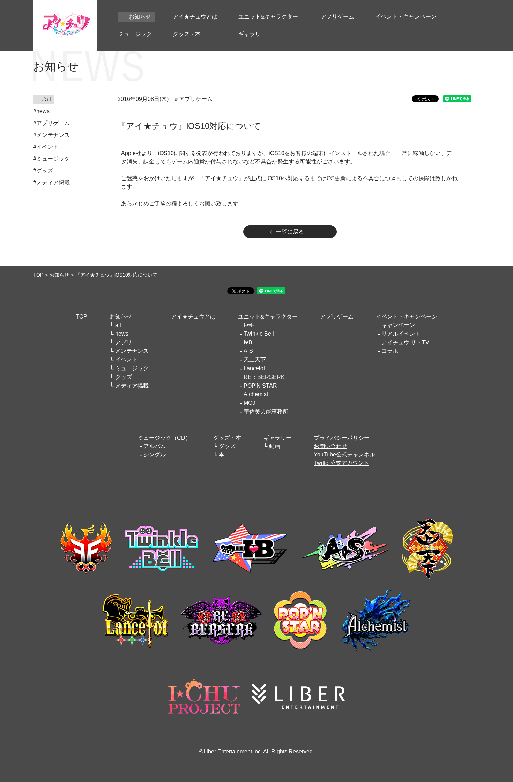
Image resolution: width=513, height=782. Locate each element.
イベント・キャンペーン (406, 317)
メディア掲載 (132, 386)
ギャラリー (277, 438)
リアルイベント (401, 334)
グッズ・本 (227, 438)
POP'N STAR (260, 386)
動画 (274, 446)
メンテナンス (132, 351)
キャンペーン (398, 325)
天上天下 (255, 360)
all (118, 325)
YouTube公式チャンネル (344, 455)
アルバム (154, 446)
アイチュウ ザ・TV (405, 342)
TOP (38, 275)
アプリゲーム (337, 317)
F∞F (249, 325)
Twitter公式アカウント (341, 463)
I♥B (248, 342)
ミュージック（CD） (164, 438)
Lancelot (254, 368)
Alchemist (256, 394)
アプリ (123, 342)
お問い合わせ (330, 446)
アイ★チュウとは (193, 317)
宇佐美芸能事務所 (266, 412)
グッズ (123, 377)
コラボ (389, 351)
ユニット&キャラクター (268, 317)
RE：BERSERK (264, 377)
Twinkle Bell (259, 334)
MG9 (249, 403)
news (121, 334)
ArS (248, 351)
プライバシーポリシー (342, 438)
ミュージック (132, 368)
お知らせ (59, 275)
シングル (154, 455)
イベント (126, 360)
